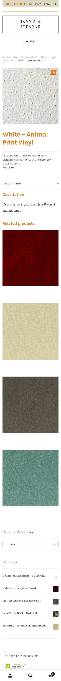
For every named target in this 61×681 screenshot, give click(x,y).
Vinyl (43, 57)
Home (8, 57)
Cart (47, 673)
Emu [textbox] (29, 544)
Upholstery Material (29, 57)
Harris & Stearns (30, 24)
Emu (13, 61)
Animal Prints (22, 160)
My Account (10, 675)
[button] (53, 72)
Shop (16, 57)
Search (30, 675)
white (11, 167)
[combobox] (30, 544)
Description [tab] (12, 183)
